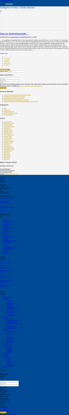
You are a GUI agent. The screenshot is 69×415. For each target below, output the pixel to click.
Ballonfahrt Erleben (10, 304)
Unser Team (9, 301)
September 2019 (9, 149)
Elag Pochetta (4, 262)
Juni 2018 (7, 157)
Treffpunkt (10, 326)
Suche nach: (4, 71)
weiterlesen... (5, 69)
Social (6, 344)
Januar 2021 (8, 139)
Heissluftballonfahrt (13, 320)
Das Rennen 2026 (9, 362)
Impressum (3, 206)
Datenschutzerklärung (7, 207)
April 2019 (7, 154)
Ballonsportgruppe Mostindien (6, 281)
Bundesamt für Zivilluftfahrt (4, 276)
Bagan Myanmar (10, 341)
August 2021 (8, 136)
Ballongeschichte (12, 307)
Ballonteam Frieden (7, 298)
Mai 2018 (7, 159)
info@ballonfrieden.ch (11, 174)
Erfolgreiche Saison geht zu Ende (14, 96)
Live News (9, 358)
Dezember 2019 (9, 147)
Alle (5, 108)
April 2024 (7, 128)
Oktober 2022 (8, 131)
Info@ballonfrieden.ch (7, 198)
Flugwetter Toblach (10, 338)
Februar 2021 (8, 138)
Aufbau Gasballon (10, 314)
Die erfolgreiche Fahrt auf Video (14, 98)
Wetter (6, 329)
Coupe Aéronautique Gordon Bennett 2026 (17, 95)
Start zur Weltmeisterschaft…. (14, 33)
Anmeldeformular (12, 323)
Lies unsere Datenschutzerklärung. (31, 86)
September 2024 (9, 126)
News (9, 346)
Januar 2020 (8, 146)
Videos (9, 347)
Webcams (10, 331)
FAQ (5, 367)
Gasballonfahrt (12, 321)
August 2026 (8, 122)
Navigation (9, 4)
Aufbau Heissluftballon (12, 311)
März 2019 (7, 156)
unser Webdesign (3, 266)
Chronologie (11, 308)
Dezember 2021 (9, 135)
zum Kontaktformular (5, 201)
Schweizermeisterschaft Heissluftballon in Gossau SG (21, 101)
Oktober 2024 (8, 125)
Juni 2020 (7, 144)
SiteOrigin (13, 414)
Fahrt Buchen (6, 317)
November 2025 (9, 123)
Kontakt (6, 325)
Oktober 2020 (8, 143)
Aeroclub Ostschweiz (3, 286)
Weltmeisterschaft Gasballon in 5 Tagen (16, 100)
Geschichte (10, 365)
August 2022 (8, 133)
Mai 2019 (7, 152)
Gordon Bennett (9, 111)
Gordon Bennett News (11, 113)
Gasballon (7, 110)
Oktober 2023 (8, 130)
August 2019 (8, 151)
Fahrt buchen (4, 210)
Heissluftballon (8, 115)
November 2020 (9, 141)
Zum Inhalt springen (6, 1)
